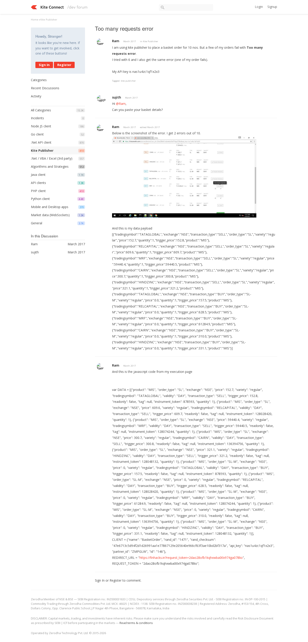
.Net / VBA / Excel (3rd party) (51, 158)
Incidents (37, 118)
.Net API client (41, 142)
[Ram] (100, 41)
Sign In (44, 65)
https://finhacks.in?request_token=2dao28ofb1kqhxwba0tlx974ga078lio (191, 557)
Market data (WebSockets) (50, 215)
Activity (36, 96)
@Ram (121, 103)
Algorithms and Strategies (50, 166)
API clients (38, 183)
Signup (272, 7)
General (36, 223)
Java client (38, 174)
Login (259, 7)
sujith (116, 97)
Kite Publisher (42, 150)
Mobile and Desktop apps (49, 207)
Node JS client (41, 126)
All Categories (41, 110)
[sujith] (101, 98)
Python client (40, 199)
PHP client (38, 191)
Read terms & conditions (136, 623)
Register (64, 65)
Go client (37, 134)
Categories (39, 80)
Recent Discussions (45, 88)
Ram (115, 41)
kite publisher (128, 80)
